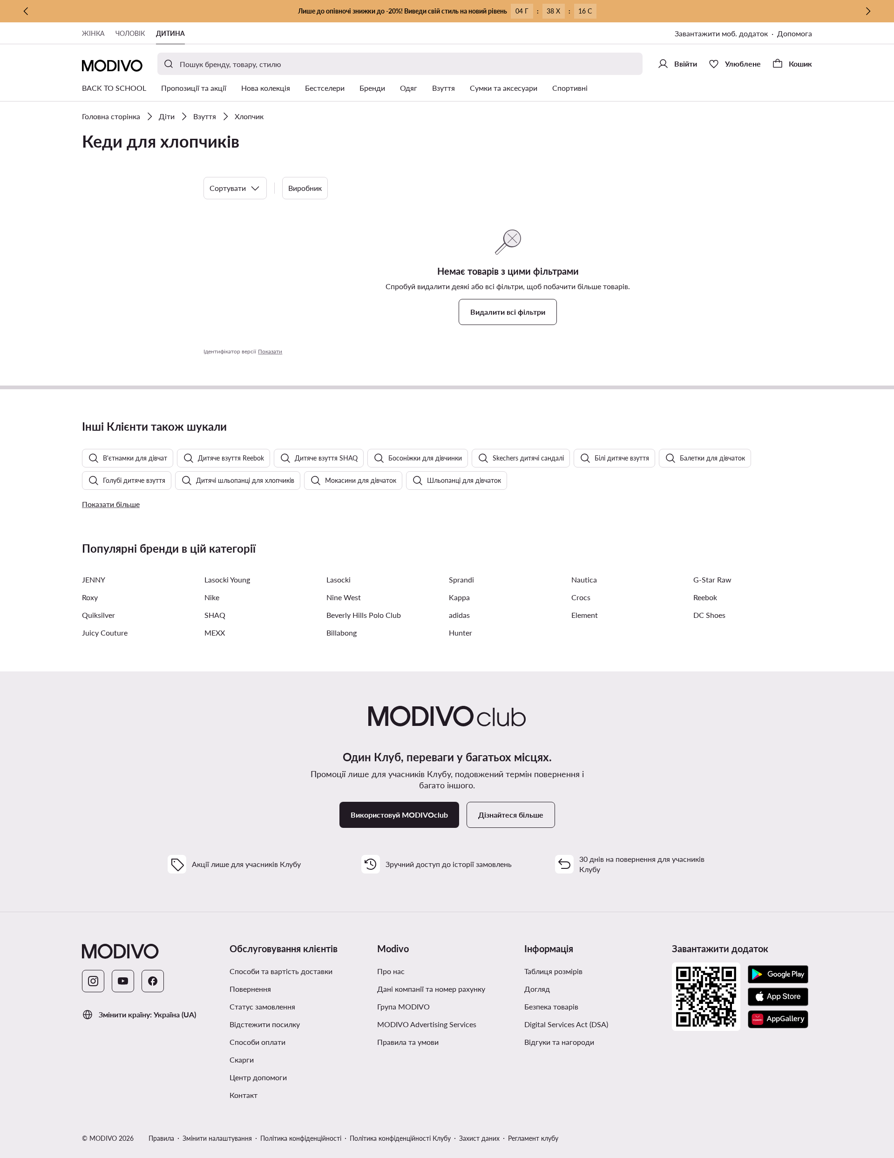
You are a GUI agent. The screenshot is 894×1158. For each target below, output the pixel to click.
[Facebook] (153, 981)
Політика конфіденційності (300, 1138)
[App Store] (778, 997)
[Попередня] (26, 11)
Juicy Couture (105, 632)
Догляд (537, 988)
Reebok (705, 597)
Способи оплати (257, 1041)
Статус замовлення (262, 1006)
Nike (211, 597)
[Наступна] (868, 11)
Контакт (243, 1094)
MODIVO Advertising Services (426, 1024)
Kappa (459, 597)
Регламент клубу (533, 1138)
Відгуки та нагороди (559, 1041)
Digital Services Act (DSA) (566, 1024)
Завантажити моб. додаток (721, 33)
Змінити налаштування (217, 1138)
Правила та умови (408, 1041)
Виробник (305, 187)
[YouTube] (123, 981)
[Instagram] (93, 981)
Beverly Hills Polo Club (363, 614)
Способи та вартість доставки (281, 971)
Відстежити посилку (265, 1024)
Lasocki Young (227, 579)
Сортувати (228, 187)
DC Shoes (709, 614)
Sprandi (461, 579)
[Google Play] (778, 974)
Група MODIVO (403, 1006)
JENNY (93, 579)
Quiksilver (98, 614)
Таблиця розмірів (553, 971)
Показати (270, 351)
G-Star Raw (712, 579)
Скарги (242, 1059)
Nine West (343, 597)
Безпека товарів (551, 1006)
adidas (459, 614)
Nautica (584, 579)
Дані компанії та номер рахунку (431, 988)
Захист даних (479, 1138)
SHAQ (214, 614)
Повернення (250, 988)
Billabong (341, 632)
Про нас (391, 971)
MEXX (214, 632)
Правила (161, 1138)
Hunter (460, 632)
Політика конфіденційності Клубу (400, 1138)
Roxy (90, 597)
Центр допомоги (258, 1077)
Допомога (794, 33)
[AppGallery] (778, 1019)
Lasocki (338, 579)
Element (584, 614)
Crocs (580, 597)
